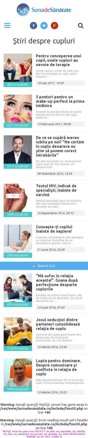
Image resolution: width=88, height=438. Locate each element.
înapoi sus (46, 266)
